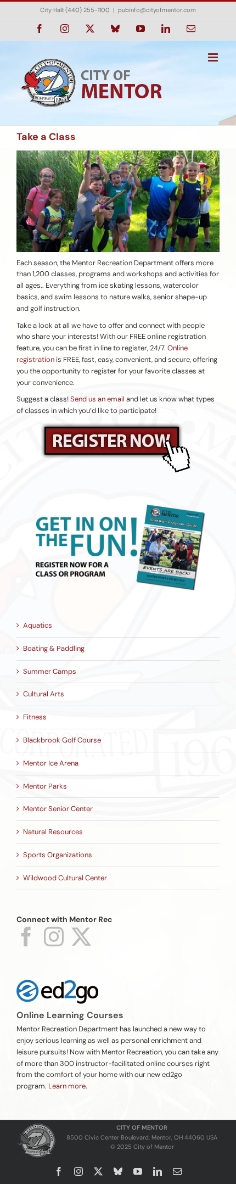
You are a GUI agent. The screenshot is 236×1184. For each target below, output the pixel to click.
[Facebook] (26, 937)
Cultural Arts (43, 694)
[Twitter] (81, 937)
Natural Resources (53, 831)
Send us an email (97, 399)
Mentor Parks (45, 786)
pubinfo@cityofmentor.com (157, 10)
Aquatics (37, 625)
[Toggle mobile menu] (214, 57)
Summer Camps (49, 671)
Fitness (35, 717)
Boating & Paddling (54, 648)
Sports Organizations (57, 854)
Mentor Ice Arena (50, 763)
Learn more (67, 1086)
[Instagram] (54, 937)
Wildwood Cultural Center (65, 878)
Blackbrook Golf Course (62, 740)
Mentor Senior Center (58, 808)
